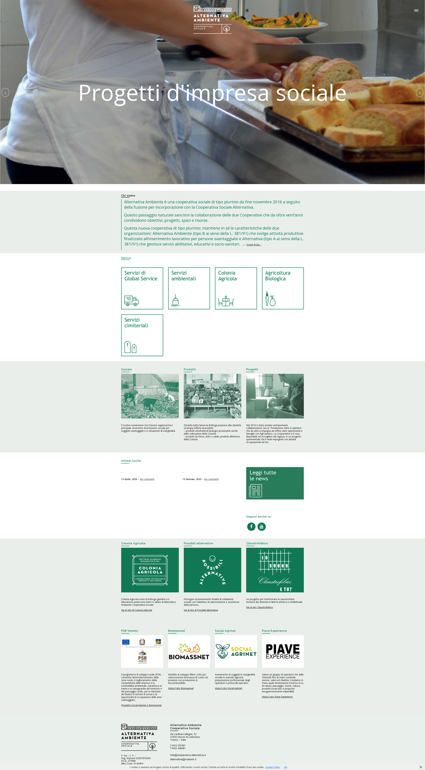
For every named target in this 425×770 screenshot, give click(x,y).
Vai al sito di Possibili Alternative (201, 610)
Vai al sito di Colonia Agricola (136, 610)
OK (285, 767)
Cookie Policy (272, 767)
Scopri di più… (254, 244)
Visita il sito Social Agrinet (228, 688)
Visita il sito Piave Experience (277, 696)
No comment (147, 479)
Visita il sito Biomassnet (181, 688)
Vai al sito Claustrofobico (259, 607)
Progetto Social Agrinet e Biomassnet (141, 705)
